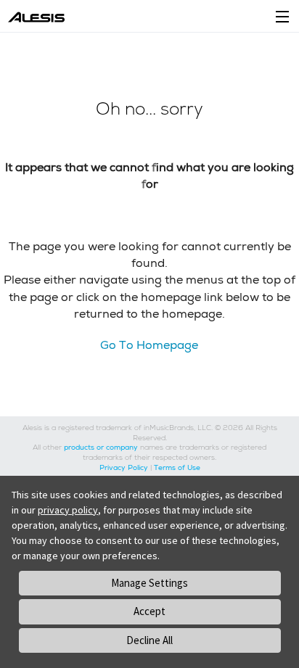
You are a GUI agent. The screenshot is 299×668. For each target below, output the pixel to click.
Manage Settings (149, 583)
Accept (149, 611)
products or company (101, 447)
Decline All (149, 640)
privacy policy (68, 509)
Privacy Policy (123, 467)
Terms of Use (177, 467)
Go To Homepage (149, 344)
